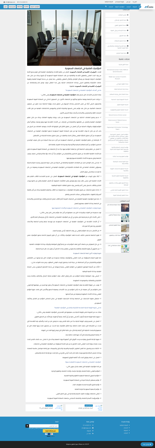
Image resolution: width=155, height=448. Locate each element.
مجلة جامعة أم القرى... (114, 215)
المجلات (129, 6)
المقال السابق (88, 406)
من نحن (128, 2)
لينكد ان (89, 433)
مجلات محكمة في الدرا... (114, 245)
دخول (5, 6)
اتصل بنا (135, 2)
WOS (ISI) (19, 6)
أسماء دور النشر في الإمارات (85, 408)
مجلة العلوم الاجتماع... (114, 225)
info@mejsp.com (86, 428)
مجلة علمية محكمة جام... (113, 204)
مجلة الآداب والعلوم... (114, 235)
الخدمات (111, 6)
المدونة (135, 6)
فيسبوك (89, 430)
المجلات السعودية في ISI (46, 408)
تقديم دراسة (12, 6)
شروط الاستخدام (119, 2)
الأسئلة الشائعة (109, 2)
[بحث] (106, 6)
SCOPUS (26, 6)
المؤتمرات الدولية (119, 6)
